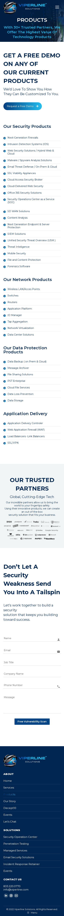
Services (8, 787)
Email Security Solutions (18, 857)
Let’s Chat (9, 821)
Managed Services (15, 850)
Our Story (9, 801)
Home (7, 780)
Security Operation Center (20, 836)
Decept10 (9, 808)
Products (9, 794)
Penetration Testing (16, 843)
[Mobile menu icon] (57, 7)
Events (7, 814)
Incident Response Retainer (21, 864)
